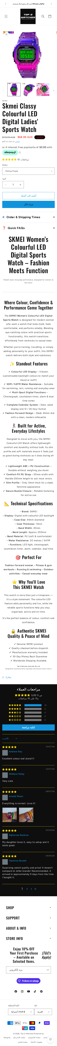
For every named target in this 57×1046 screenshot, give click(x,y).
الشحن (17, 141)
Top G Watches (27, 1034)
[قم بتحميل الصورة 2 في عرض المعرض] (28, 89)
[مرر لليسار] (3, 90)
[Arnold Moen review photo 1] (9, 814)
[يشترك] (47, 969)
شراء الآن (28, 204)
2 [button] (27, 889)
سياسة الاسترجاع (19, 1037)
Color (5, 165)
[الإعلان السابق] (5, 3)
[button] (6, 16)
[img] (9, 747)
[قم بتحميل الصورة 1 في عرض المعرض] (13, 89)
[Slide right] (53, 90)
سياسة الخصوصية (34, 1037)
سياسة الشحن (23, 1042)
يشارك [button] (8, 677)
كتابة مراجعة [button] (28, 727)
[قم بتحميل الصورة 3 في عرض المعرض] (42, 89)
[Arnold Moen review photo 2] (26, 814)
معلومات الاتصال (36, 1042)
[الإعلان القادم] (51, 3)
